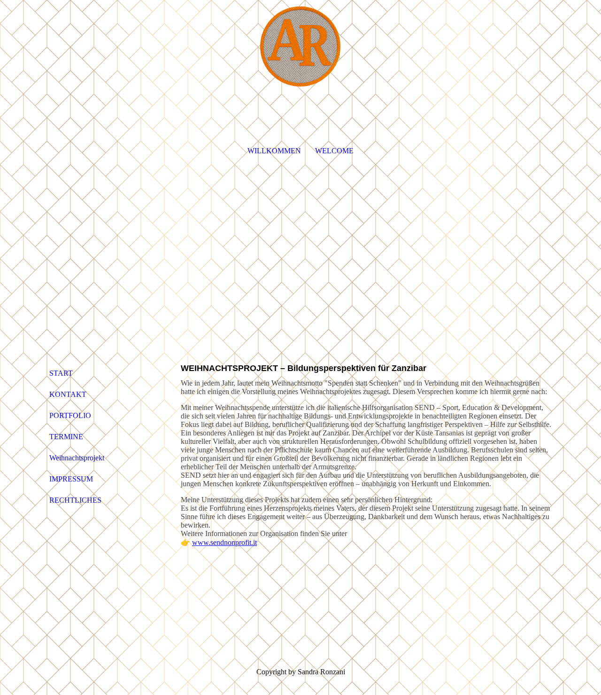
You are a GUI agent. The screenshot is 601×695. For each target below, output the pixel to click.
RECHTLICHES (75, 500)
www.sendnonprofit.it (224, 542)
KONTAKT (67, 394)
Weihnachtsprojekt (76, 458)
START (61, 373)
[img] (300, 47)
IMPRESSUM (71, 479)
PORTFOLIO (70, 415)
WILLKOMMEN (274, 151)
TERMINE (66, 437)
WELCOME (334, 151)
